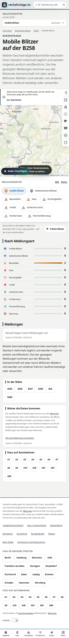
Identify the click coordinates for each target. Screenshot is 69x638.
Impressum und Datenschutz (31, 542)
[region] (34, 132)
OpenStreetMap (43, 175)
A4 (32, 459)
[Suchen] (64, 5)
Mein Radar (8, 542)
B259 (40, 388)
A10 (25, 467)
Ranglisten (8, 533)
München (37, 557)
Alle (57, 182)
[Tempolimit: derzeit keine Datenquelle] (65, 114)
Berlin (8, 557)
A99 (9, 476)
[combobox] (50, 4)
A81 (53, 467)
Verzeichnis (22, 533)
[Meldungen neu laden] (65, 142)
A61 (43, 467)
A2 (16, 459)
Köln (49, 557)
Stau (34, 199)
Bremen (49, 574)
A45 (34, 467)
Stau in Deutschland (36, 525)
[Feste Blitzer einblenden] (65, 121)
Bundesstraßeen (23, 30)
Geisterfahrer (56, 525)
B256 (20, 388)
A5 (40, 459)
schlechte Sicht (35, 207)
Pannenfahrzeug (42, 215)
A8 (8, 467)
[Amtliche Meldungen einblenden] (65, 128)
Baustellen (15, 199)
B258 (36, 30)
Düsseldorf (51, 566)
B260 (9, 397)
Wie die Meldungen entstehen (19, 438)
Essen (24, 574)
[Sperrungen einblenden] (65, 135)
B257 (30, 388)
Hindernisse (15, 215)
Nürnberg (40, 582)
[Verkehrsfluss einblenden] (65, 107)
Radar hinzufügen (17, 171)
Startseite (7, 30)
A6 (48, 459)
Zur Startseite (14, 99)
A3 (24, 459)
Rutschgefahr (54, 199)
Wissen (51, 533)
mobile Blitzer (16, 190)
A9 (16, 467)
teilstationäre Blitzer (46, 190)
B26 (50, 388)
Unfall (12, 207)
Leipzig (36, 574)
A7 (57, 459)
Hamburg (21, 557)
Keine (64, 182)
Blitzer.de (64, 175)
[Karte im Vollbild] (65, 99)
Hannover (24, 582)
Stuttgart (35, 566)
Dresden (9, 582)
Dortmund (10, 574)
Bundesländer (37, 533)
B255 (9, 388)
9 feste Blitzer (57, 229)
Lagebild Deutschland (13, 525)
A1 (8, 459)
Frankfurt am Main (15, 566)
